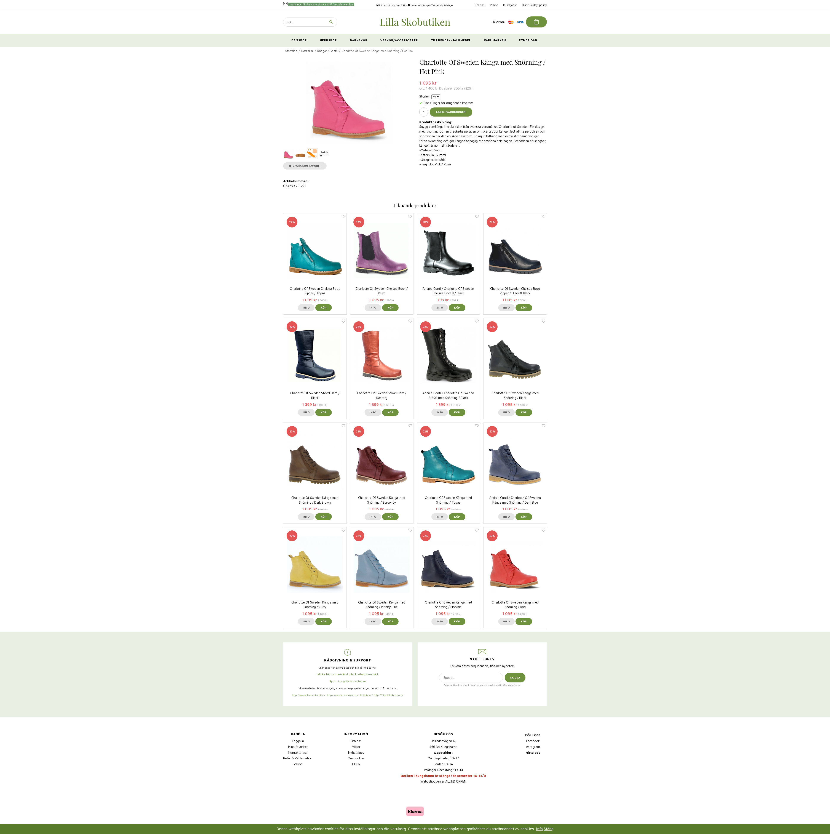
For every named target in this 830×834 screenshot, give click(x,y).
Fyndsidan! (529, 40)
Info (306, 307)
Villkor (494, 5)
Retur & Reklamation (298, 758)
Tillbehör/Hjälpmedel (451, 40)
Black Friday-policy (534, 5)
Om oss (479, 5)
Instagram (533, 747)
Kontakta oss (297, 752)
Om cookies (356, 758)
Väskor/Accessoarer (399, 40)
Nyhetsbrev (356, 752)
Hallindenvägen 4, (443, 741)
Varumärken (495, 40)
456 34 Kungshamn (443, 747)
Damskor (299, 40)
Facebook (533, 741)
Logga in (298, 741)
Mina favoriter (298, 747)
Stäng (549, 828)
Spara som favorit (306, 165)
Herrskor (328, 40)
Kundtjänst (510, 5)
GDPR (356, 764)
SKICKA (515, 677)
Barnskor (358, 40)
